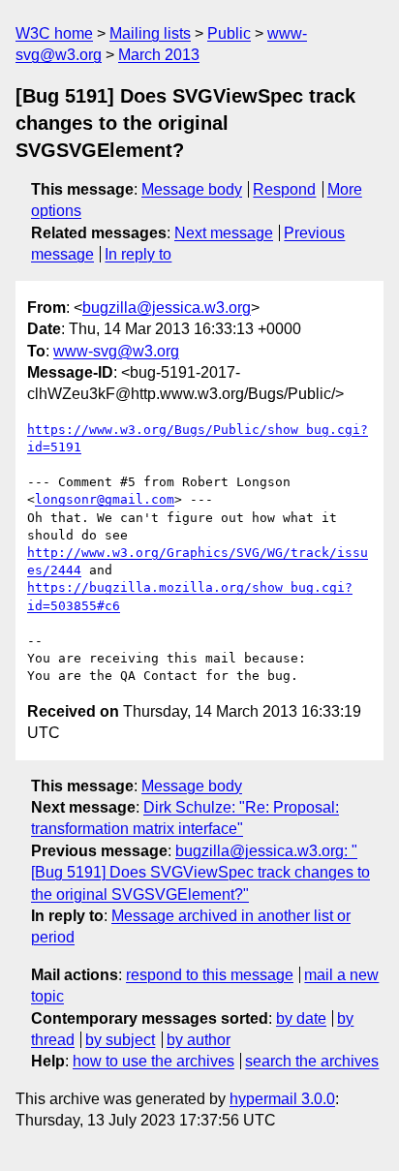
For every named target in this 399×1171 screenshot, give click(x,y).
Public (229, 33)
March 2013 (159, 54)
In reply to (138, 254)
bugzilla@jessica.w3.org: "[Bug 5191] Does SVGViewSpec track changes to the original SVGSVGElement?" (200, 873)
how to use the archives (153, 1061)
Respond (284, 189)
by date (301, 1018)
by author (198, 1040)
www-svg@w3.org (116, 351)
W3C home (54, 33)
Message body (191, 189)
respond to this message (209, 975)
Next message (223, 233)
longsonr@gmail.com (104, 499)
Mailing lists (150, 33)
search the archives (312, 1061)
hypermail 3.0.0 (282, 1099)
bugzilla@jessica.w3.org (166, 307)
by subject (120, 1040)
